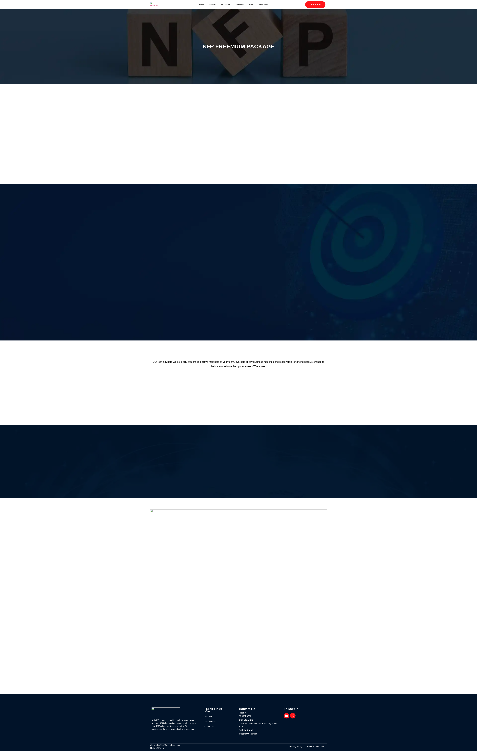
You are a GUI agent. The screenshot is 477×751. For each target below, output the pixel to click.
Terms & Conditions (315, 747)
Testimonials (239, 5)
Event (251, 5)
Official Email (246, 730)
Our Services (225, 5)
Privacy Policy (295, 747)
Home (201, 5)
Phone (242, 713)
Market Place (263, 5)
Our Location (246, 720)
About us (212, 5)
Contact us (209, 727)
